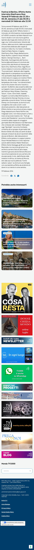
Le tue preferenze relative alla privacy (15, 522)
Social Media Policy (8, 512)
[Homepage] (4, 4)
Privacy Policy (6, 508)
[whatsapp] (18, 176)
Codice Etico (6, 516)
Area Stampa (6, 504)
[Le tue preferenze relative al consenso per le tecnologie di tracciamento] (30, 547)
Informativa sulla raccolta (7, 524)
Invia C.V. (4, 500)
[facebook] (11, 176)
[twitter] (15, 176)
